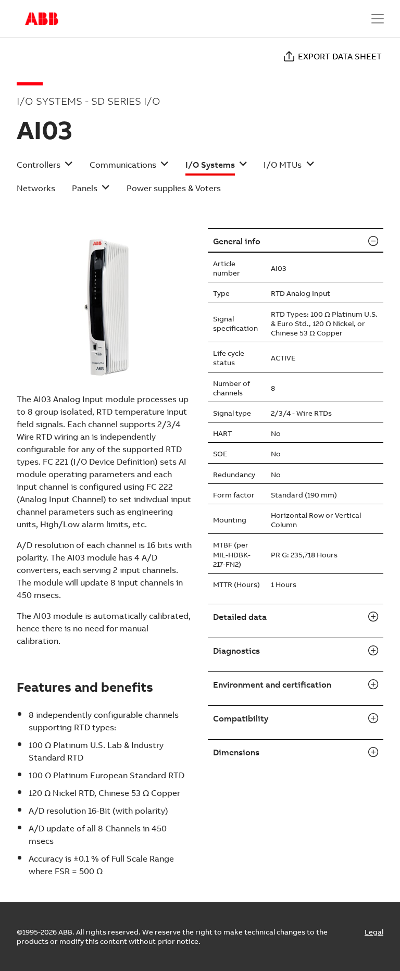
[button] (45, 168)
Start (41, 19)
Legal (374, 932)
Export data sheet (340, 56)
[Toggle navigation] (378, 19)
